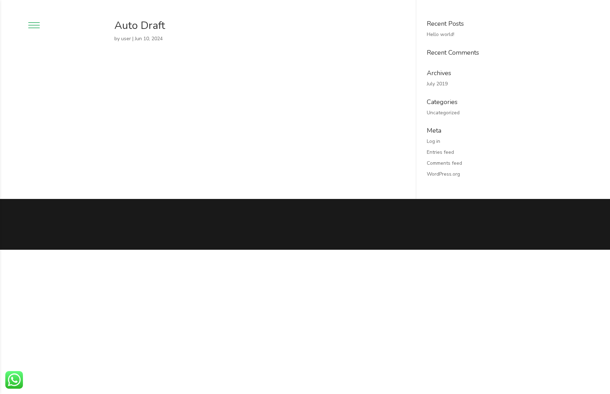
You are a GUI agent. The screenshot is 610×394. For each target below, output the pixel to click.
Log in (433, 141)
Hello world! (440, 34)
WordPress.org (443, 174)
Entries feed (440, 152)
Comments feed (444, 163)
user (126, 38)
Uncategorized (443, 112)
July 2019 (437, 83)
